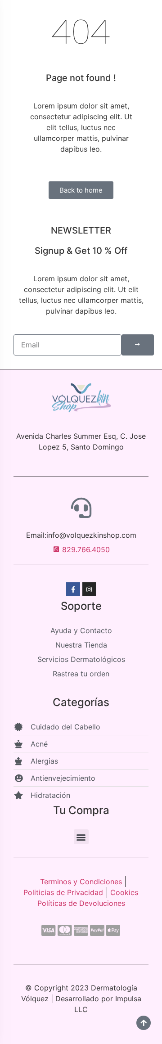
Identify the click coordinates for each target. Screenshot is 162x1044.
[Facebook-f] (73, 589)
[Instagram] (89, 589)
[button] (81, 836)
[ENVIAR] (138, 345)
